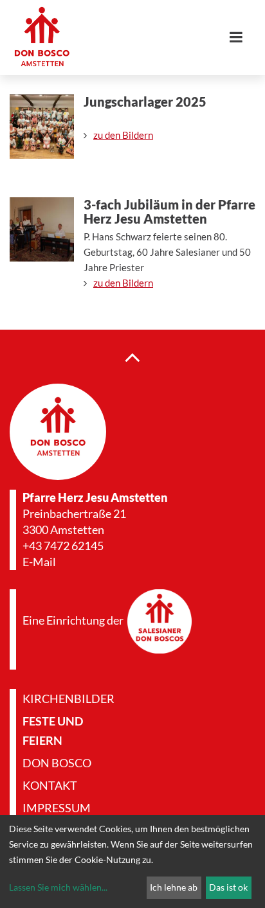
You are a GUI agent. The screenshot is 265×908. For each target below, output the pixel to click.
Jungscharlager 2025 (145, 101)
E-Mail (39, 562)
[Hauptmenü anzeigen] (240, 37)
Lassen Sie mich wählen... (58, 887)
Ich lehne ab (173, 887)
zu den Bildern (123, 135)
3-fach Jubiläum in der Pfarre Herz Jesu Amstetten (169, 211)
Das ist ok (228, 887)
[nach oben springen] (132, 356)
